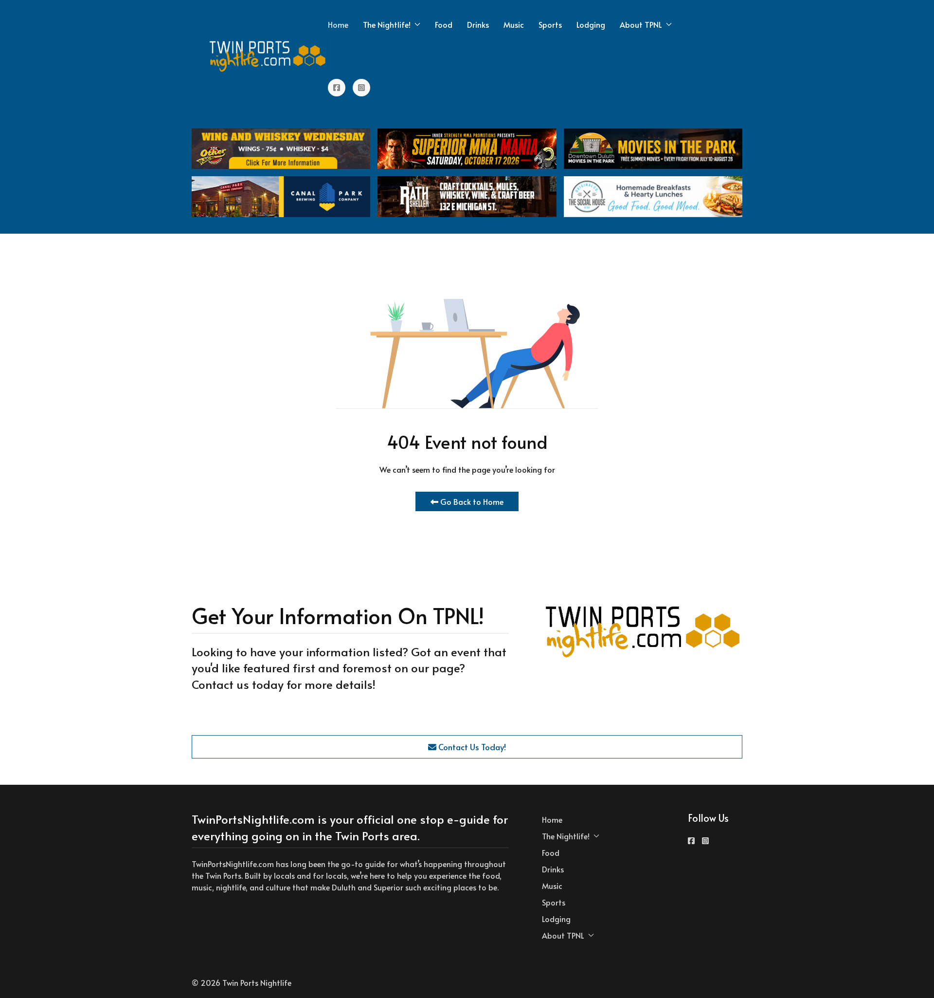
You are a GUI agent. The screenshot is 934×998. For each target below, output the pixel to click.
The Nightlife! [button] (387, 24)
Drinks (478, 24)
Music (513, 24)
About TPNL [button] (641, 24)
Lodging (590, 24)
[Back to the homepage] (268, 56)
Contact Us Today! (471, 747)
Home (338, 24)
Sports (550, 24)
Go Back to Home (470, 501)
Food (443, 24)
